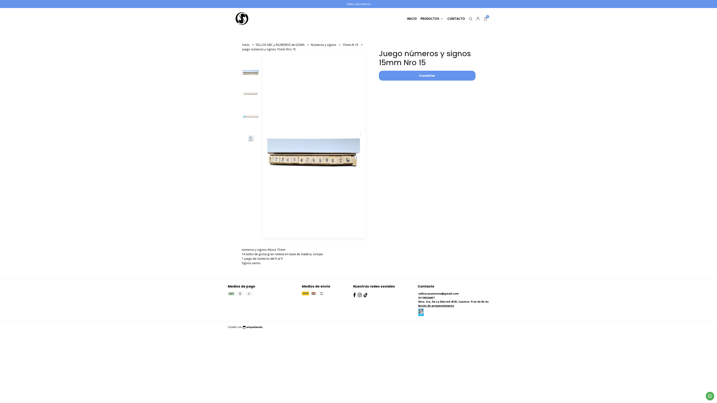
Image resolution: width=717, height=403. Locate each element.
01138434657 (426, 297)
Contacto (456, 19)
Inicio (412, 19)
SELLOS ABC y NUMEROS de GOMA (280, 45)
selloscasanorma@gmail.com (438, 293)
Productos (430, 19)
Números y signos (324, 45)
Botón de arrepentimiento (436, 305)
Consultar (427, 76)
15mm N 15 (350, 45)
